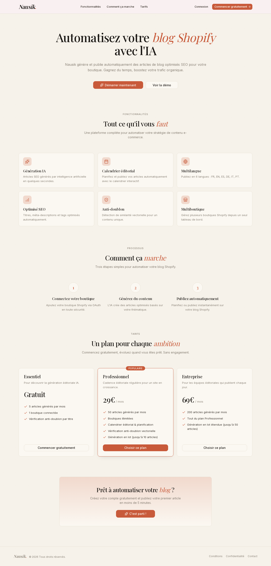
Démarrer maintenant (120, 85)
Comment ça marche (120, 6)
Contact (252, 556)
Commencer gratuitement (230, 6)
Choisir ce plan (135, 448)
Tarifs (144, 6)
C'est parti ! (137, 513)
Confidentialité (235, 556)
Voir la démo (162, 85)
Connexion (201, 6)
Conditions (216, 556)
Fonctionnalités (91, 6)
